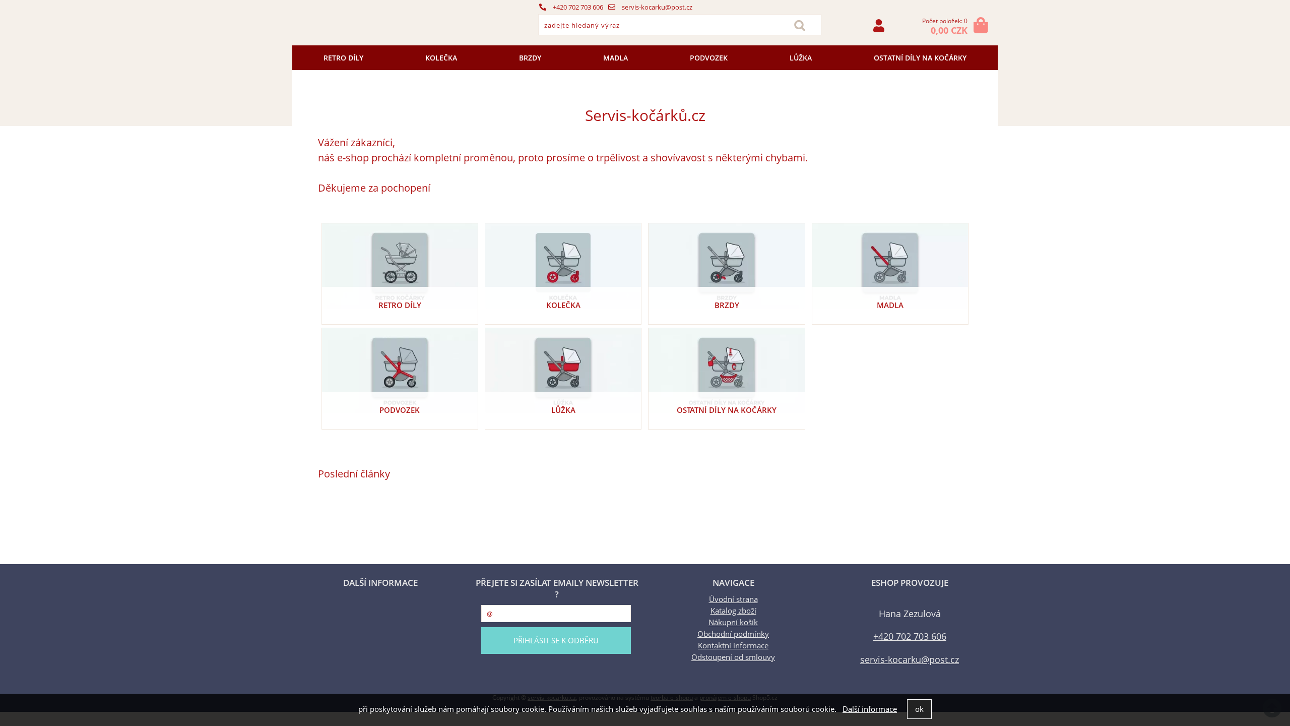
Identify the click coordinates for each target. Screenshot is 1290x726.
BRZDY (530, 58)
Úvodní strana (733, 599)
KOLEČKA (441, 58)
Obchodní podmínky (733, 634)
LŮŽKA (801, 58)
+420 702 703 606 (577, 7)
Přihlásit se (878, 25)
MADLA (615, 58)
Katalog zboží (733, 611)
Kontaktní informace (733, 645)
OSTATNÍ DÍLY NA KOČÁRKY (920, 58)
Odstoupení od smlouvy (733, 657)
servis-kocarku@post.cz (656, 7)
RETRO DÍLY (343, 58)
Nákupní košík (733, 622)
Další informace (870, 709)
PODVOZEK (709, 58)
